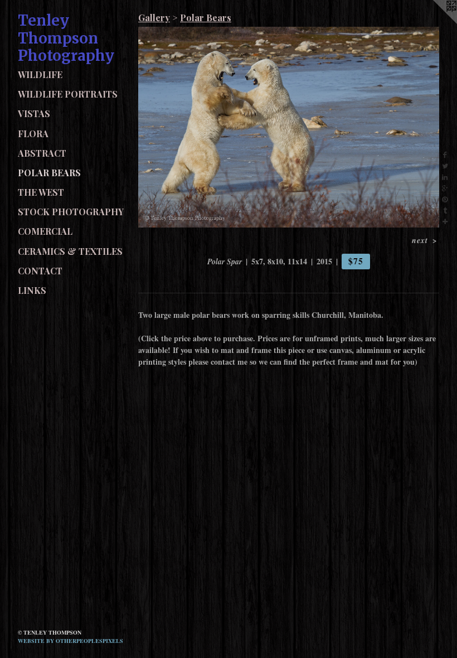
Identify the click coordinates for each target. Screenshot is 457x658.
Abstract (42, 153)
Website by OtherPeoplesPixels (70, 641)
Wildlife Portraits (68, 94)
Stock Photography (71, 211)
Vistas (34, 113)
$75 (355, 261)
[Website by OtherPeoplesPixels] (434, 22)
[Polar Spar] (288, 127)
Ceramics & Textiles (70, 251)
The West (41, 192)
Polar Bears (49, 172)
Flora (33, 133)
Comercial (45, 231)
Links (32, 290)
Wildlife (40, 74)
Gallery (154, 17)
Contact (40, 271)
